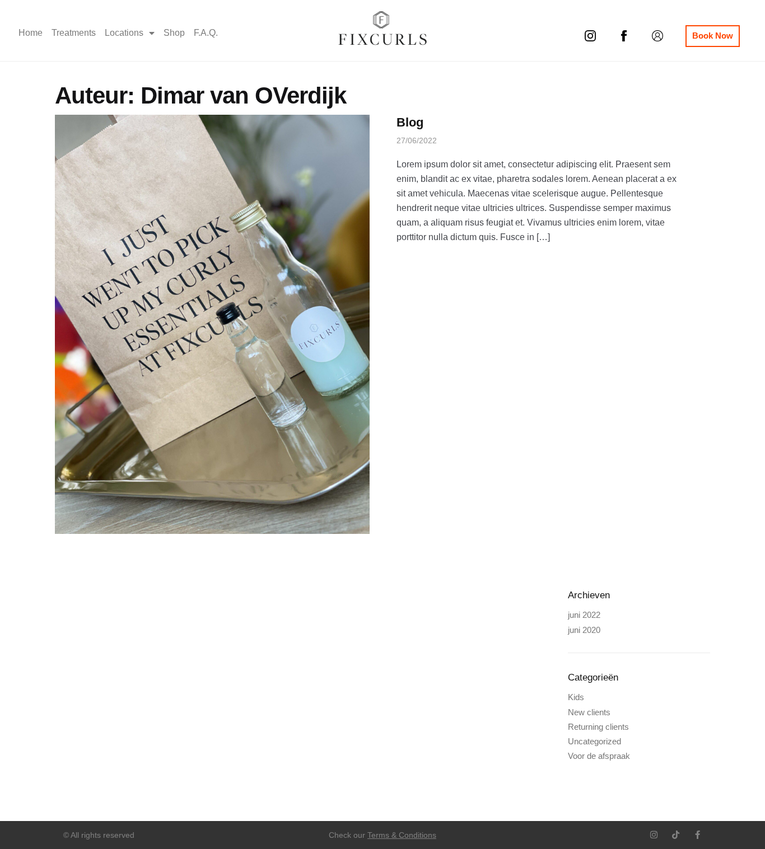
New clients (589, 712)
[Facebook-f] (697, 835)
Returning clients (598, 726)
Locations (124, 32)
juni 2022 (584, 615)
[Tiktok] (675, 835)
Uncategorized (594, 741)
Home (30, 32)
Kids (576, 697)
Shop (174, 32)
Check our (382, 835)
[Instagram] (654, 835)
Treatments (74, 32)
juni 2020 (584, 630)
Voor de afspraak (599, 756)
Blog (410, 122)
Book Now (712, 35)
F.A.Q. (206, 32)
